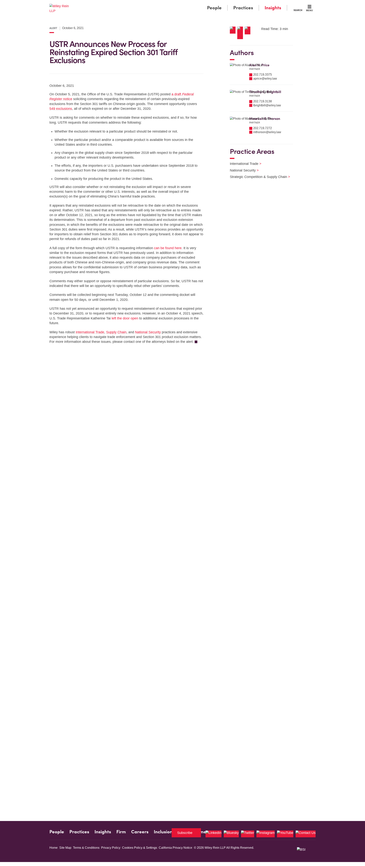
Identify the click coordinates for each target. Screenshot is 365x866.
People (214, 8)
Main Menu (171, 4)
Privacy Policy (110, 847)
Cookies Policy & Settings (139, 847)
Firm (121, 832)
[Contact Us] (306, 833)
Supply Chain (116, 332)
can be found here (168, 248)
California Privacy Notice (175, 847)
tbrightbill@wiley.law (267, 105)
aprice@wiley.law (265, 78)
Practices (243, 8)
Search (298, 10)
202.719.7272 (262, 128)
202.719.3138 (262, 101)
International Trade (90, 332)
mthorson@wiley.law (267, 132)
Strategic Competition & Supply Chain (257, 177)
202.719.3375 (262, 74)
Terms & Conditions (86, 847)
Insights (273, 8)
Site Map (65, 847)
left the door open (125, 318)
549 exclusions (60, 109)
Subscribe (184, 833)
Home (53, 847)
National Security (148, 332)
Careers (139, 832)
